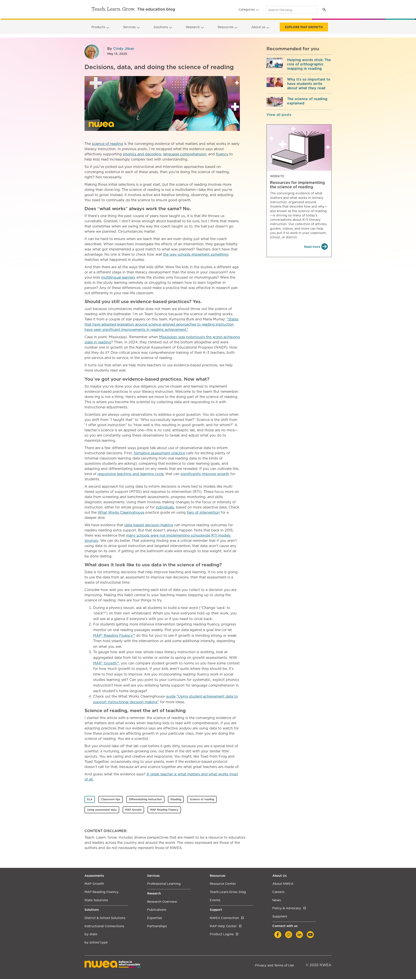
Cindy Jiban (123, 49)
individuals (165, 507)
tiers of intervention (203, 512)
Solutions (161, 27)
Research (193, 27)
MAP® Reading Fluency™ (114, 635)
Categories (247, 9)
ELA (89, 799)
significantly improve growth (204, 474)
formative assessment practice (159, 453)
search (324, 9)
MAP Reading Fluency (164, 809)
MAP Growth (133, 809)
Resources (225, 27)
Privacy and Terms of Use (274, 965)
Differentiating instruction (145, 799)
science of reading (107, 144)
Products (98, 27)
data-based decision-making (148, 525)
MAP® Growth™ (106, 663)
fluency (222, 154)
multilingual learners (118, 277)
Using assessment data (102, 809)
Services (129, 27)
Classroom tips (110, 799)
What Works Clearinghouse (121, 512)
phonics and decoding (142, 154)
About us (258, 27)
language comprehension (184, 154)
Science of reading (202, 799)
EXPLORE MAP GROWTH (304, 27)
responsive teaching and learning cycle (131, 474)
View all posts (278, 115)
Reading (176, 799)
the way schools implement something (196, 254)
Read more (312, 246)
